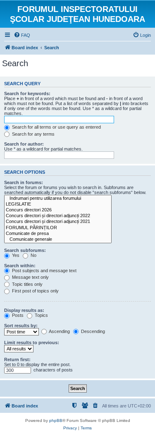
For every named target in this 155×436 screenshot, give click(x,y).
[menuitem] (22, 35)
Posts (17, 315)
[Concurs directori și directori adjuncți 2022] (58, 216)
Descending (92, 331)
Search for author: (24, 143)
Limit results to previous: (31, 342)
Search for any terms (33, 134)
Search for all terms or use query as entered (56, 127)
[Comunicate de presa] (58, 234)
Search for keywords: (27, 93)
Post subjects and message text (43, 270)
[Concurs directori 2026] (58, 210)
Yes (15, 255)
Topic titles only (27, 284)
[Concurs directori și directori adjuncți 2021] (58, 222)
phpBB (55, 420)
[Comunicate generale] (58, 239)
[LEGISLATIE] (58, 204)
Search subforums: (25, 250)
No (32, 255)
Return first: (17, 359)
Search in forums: (23, 182)
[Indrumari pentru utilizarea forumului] (58, 198)
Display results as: (24, 310)
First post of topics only (35, 290)
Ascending (59, 331)
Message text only (30, 277)
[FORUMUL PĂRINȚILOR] (58, 228)
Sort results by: (21, 325)
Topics (40, 315)
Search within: (20, 265)
